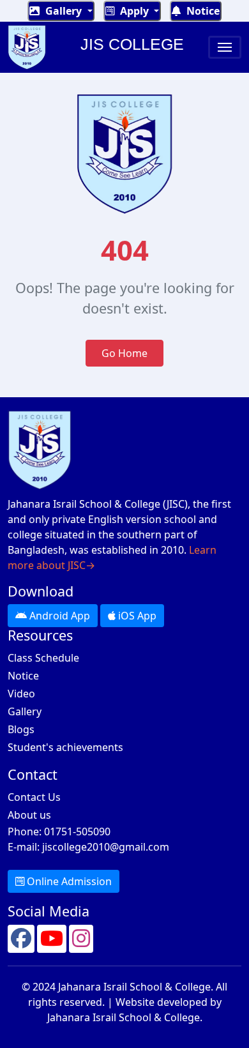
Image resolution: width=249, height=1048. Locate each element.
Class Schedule (43, 658)
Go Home (124, 353)
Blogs (21, 729)
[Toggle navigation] (224, 47)
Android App (58, 616)
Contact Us (34, 797)
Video (21, 694)
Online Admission (68, 881)
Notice (202, 11)
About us (29, 815)
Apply (134, 11)
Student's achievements (65, 747)
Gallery (63, 11)
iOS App (136, 616)
